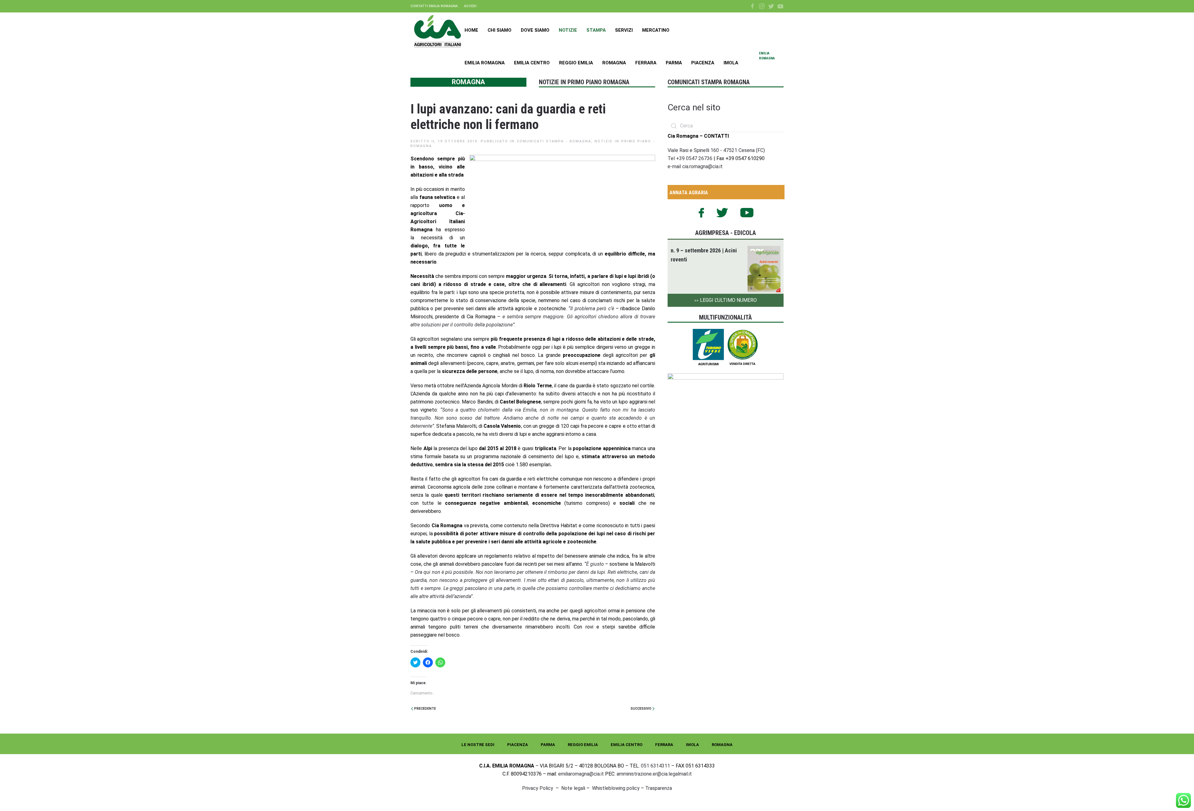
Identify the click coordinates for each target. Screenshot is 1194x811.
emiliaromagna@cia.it (581, 774)
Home (471, 30)
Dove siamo (535, 30)
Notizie (568, 30)
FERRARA (664, 744)
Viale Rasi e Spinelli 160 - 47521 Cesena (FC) (716, 150)
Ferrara (645, 63)
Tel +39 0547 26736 (691, 158)
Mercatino (655, 30)
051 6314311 (655, 766)
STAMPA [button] (596, 30)
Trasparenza (658, 788)
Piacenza (702, 63)
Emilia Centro (532, 63)
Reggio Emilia (576, 63)
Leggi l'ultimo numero (725, 300)
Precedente (424, 709)
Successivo (641, 709)
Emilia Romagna (485, 63)
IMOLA (692, 744)
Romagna (614, 63)
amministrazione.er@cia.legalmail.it (654, 774)
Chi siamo (499, 30)
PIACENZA (517, 744)
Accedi (470, 6)
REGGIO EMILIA (583, 744)
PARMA (548, 744)
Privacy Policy (537, 788)
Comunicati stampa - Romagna (554, 141)
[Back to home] (437, 31)
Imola (731, 63)
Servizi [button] (624, 30)
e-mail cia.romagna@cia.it (695, 166)
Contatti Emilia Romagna (434, 6)
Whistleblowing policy (616, 788)
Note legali (573, 788)
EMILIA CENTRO (626, 744)
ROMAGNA (722, 744)
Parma (674, 63)
